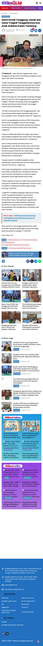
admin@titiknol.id (11, 585)
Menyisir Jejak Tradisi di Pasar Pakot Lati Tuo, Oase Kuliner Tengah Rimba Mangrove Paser (11, 484)
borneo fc (25, 607)
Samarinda (25, 604)
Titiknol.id (5, 598)
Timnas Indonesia (28, 612)
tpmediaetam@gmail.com (14, 589)
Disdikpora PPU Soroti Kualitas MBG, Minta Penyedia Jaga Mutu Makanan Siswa (30, 285)
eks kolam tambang (30, 240)
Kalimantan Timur (28, 598)
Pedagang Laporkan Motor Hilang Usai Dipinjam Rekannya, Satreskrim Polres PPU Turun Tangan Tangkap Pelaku (10, 327)
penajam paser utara (9, 601)
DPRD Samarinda (14, 240)
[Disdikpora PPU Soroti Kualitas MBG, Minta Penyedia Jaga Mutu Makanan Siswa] (31, 275)
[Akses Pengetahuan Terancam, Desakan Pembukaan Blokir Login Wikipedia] (12, 426)
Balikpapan (6, 300)
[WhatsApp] (39, 261)
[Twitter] (32, 261)
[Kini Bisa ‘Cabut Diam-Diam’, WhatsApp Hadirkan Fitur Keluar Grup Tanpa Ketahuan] (12, 446)
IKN (3, 604)
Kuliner (6, 478)
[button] (37, 3)
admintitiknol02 (10, 29)
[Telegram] (36, 261)
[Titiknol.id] (12, 3)
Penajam (5, 279)
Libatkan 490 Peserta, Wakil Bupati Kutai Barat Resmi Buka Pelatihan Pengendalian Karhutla (31, 327)
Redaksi (4, 622)
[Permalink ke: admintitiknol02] (4, 30)
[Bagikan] (39, 30)
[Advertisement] (21, 533)
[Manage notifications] (38, 641)
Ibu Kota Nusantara (28, 601)
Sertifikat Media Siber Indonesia (12, 625)
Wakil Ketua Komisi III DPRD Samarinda (16, 245)
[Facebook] (28, 261)
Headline (26, 429)
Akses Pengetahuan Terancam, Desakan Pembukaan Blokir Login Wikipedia (11, 435)
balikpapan (5, 607)
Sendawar (27, 321)
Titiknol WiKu (27, 478)
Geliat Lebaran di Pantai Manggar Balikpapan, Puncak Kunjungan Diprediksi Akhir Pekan (12, 504)
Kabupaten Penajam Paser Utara (9, 611)
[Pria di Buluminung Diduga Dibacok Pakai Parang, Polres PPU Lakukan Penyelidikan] (31, 296)
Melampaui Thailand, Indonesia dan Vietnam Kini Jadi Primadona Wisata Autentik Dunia (30, 484)
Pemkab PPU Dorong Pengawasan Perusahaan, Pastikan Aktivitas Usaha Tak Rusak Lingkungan (11, 285)
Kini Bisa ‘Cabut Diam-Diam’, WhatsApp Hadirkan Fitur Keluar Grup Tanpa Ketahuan (11, 456)
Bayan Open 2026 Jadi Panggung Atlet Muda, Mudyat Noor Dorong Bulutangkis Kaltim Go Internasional (10, 306)
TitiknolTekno (8, 429)
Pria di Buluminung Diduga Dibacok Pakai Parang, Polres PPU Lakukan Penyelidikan (31, 306)
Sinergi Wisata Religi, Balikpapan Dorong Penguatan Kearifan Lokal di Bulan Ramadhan (29, 504)
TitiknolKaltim (6, 16)
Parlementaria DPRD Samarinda (20, 248)
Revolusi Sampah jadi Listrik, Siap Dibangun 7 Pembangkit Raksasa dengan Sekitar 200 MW (31, 456)
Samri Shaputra (9, 242)
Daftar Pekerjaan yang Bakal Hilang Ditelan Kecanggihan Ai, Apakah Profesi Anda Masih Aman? (30, 435)
